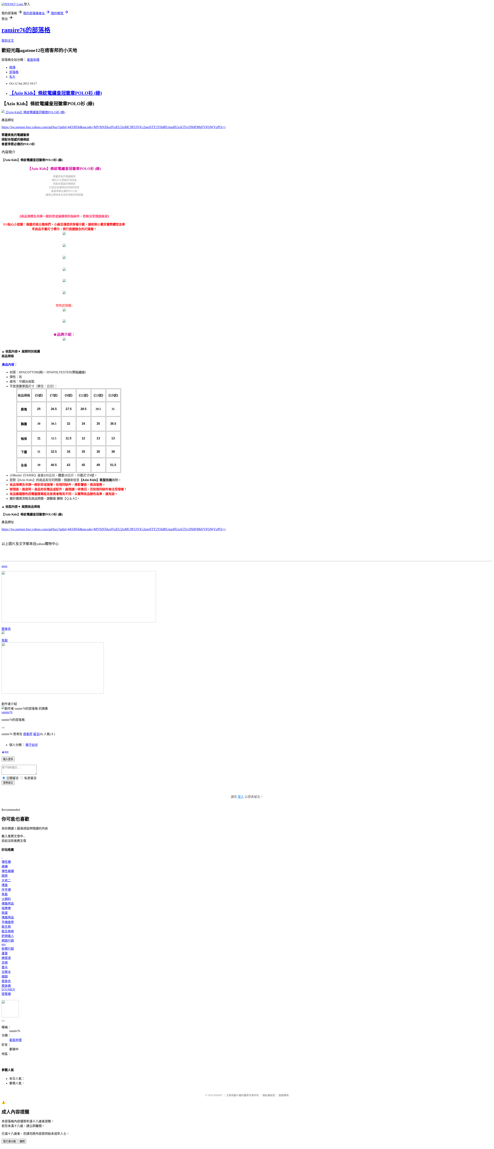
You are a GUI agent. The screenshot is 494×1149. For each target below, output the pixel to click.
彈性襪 (6, 861)
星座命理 (33, 59)
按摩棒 (6, 908)
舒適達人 (8, 936)
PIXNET (218, 1095)
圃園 (5, 976)
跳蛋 (5, 912)
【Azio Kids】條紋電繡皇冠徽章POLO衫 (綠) (55, 93)
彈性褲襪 (8, 871)
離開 (22, 1141)
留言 (36, 734)
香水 (5, 967)
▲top (5, 751)
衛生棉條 (8, 931)
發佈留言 (8, 782)
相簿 (12, 67)
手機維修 (8, 922)
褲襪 (5, 866)
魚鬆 (5, 640)
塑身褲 (6, 985)
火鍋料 (6, 899)
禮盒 (5, 885)
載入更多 (8, 759)
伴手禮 (6, 889)
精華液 (6, 958)
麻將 (5, 875)
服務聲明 (284, 1095)
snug (4, 566)
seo (4, 944)
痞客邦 (27, 734)
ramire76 (7, 712)
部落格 (14, 72)
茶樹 (5, 962)
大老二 (6, 880)
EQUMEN (8, 989)
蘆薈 (5, 953)
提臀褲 (6, 994)
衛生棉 (6, 926)
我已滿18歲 (9, 1141)
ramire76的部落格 (26, 29)
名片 (12, 76)
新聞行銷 (8, 948)
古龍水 (6, 972)
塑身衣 (6, 628)
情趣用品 (8, 903)
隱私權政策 (268, 1095)
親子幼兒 (31, 745)
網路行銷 (8, 940)
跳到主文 (8, 40)
